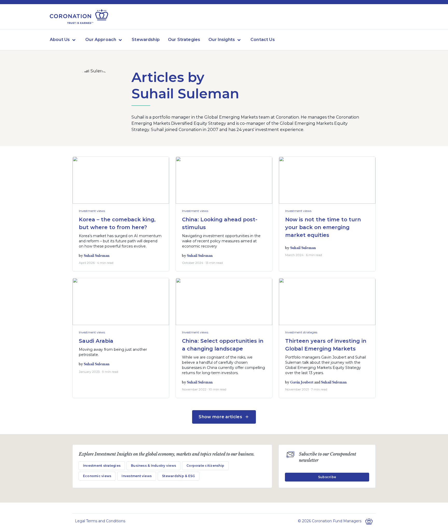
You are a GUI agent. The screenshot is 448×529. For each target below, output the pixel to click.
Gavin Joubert (301, 382)
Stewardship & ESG (178, 476)
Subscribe (327, 477)
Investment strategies (301, 332)
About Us (60, 39)
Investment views (92, 211)
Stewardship (146, 39)
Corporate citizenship (205, 466)
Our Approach (100, 39)
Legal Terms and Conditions (100, 521)
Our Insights (221, 39)
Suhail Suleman (96, 256)
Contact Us (262, 39)
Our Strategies (184, 39)
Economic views (97, 476)
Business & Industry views (153, 466)
